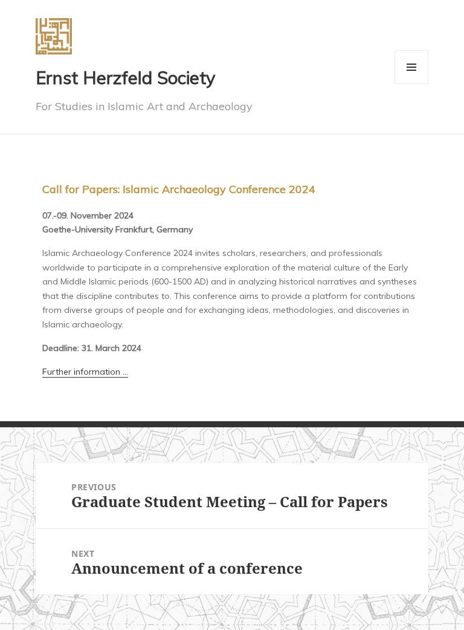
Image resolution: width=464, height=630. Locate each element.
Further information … (85, 371)
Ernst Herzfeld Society (125, 77)
